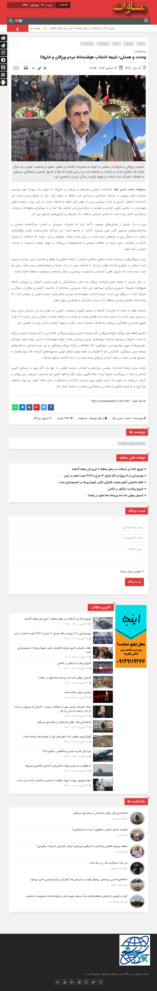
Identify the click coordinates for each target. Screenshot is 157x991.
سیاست (103, 43)
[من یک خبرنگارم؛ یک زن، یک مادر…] (78, 868)
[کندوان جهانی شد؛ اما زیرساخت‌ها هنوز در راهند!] (62, 682)
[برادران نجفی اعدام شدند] (62, 697)
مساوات (82, 418)
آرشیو (129, 43)
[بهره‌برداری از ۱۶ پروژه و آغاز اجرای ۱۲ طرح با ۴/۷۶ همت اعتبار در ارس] (62, 638)
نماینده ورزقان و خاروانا (132, 443)
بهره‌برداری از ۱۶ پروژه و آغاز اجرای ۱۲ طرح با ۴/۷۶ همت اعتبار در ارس (103, 475)
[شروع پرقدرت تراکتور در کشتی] (62, 667)
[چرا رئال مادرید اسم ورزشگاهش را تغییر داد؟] (62, 755)
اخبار (116, 43)
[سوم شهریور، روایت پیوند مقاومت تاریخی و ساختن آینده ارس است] (62, 784)
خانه (141, 43)
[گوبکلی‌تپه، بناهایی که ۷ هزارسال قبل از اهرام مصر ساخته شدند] (62, 741)
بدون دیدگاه (41, 418)
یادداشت (87, 43)
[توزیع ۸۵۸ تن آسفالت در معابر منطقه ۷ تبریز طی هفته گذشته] (62, 623)
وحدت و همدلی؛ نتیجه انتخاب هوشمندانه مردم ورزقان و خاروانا (93, 57)
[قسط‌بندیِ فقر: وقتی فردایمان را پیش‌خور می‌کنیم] (62, 726)
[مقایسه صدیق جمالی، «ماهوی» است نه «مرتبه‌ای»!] (78, 835)
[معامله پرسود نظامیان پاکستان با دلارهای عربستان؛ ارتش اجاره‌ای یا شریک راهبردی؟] (78, 851)
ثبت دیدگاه (134, 582)
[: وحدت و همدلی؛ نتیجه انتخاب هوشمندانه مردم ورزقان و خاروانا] (16, 68)
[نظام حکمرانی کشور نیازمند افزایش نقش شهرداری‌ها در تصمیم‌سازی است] (62, 652)
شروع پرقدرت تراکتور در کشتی (125, 489)
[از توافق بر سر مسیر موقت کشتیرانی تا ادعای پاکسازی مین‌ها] (62, 770)
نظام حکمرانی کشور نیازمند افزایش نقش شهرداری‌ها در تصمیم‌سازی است (101, 482)
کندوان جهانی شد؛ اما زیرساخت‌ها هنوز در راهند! (115, 495)
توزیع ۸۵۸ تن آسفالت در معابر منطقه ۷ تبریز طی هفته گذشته (96, 28)
